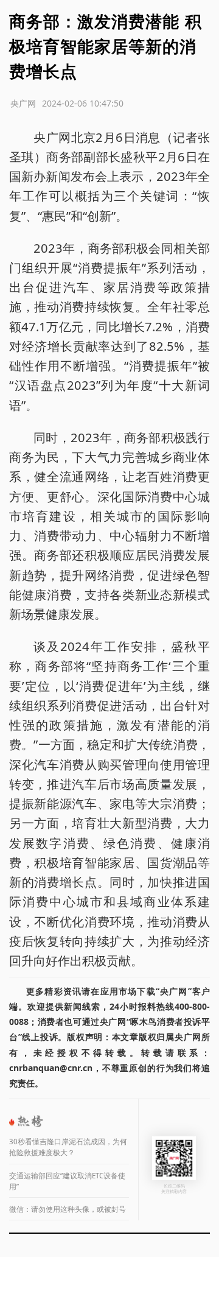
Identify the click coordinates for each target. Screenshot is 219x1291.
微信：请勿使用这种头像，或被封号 (67, 1209)
